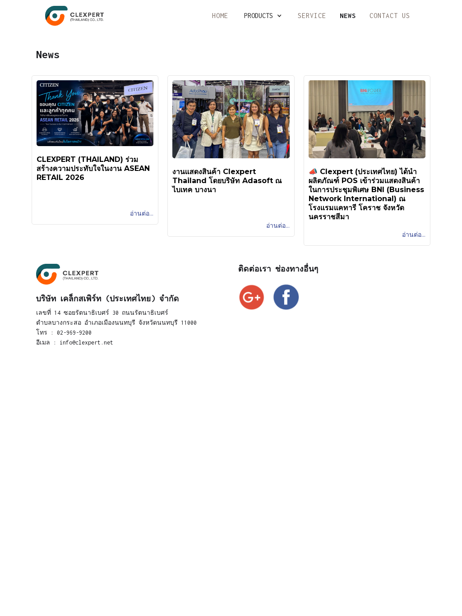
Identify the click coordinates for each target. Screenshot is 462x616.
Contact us (390, 15)
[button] (263, 15)
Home (220, 15)
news (348, 15)
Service (312, 15)
